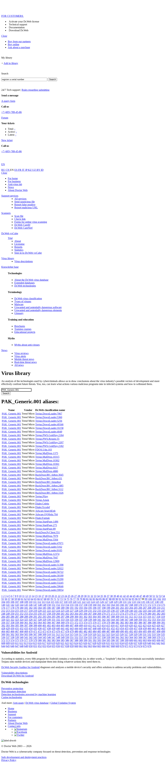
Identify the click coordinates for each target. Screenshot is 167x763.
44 (131, 596)
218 (31, 610)
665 (99, 646)
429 (8, 628)
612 (21, 643)
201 (117, 607)
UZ (34, 170)
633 (117, 643)
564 (131, 637)
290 (31, 616)
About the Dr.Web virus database (31, 279)
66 (38, 599)
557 (99, 637)
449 (99, 628)
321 (8, 619)
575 (17, 640)
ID (42, 170)
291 (35, 616)
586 (67, 640)
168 (131, 604)
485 (99, 631)
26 (72, 596)
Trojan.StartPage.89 (45, 528)
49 (147, 596)
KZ (30, 170)
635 (126, 643)
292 (40, 616)
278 (140, 613)
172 (149, 604)
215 (17, 610)
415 (108, 625)
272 (113, 613)
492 (131, 631)
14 (33, 596)
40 (118, 596)
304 (95, 616)
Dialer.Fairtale (42, 518)
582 (49, 640)
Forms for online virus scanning (30, 222)
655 (53, 646)
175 (163, 604)
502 (12, 634)
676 (149, 646)
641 (154, 643)
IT (23, 170)
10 (20, 596)
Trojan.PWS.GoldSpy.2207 (49, 442)
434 (31, 628)
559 (108, 637)
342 (104, 619)
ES (16, 170)
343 (108, 619)
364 (40, 622)
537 (8, 637)
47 (140, 596)
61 (22, 599)
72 (58, 599)
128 (111, 602)
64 (32, 599)
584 (58, 640)
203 (127, 607)
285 (8, 616)
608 (3, 643)
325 (26, 619)
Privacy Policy (8, 760)
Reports (18, 247)
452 (113, 628)
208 (149, 607)
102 (159, 599)
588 (76, 640)
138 (157, 602)
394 (12, 625)
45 (134, 596)
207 (145, 607)
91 (120, 599)
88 (110, 599)
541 (26, 637)
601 (136, 640)
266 (85, 613)
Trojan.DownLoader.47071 (49, 543)
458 (140, 628)
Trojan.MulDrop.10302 (47, 460)
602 (140, 640)
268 (95, 613)
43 (127, 596)
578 (31, 640)
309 (117, 616)
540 (21, 637)
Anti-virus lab (15, 184)
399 (35, 625)
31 (88, 596)
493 (136, 631)
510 (49, 634)
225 (63, 610)
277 (136, 613)
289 (26, 616)
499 (163, 631)
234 (104, 610)
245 (154, 610)
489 (117, 631)
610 (12, 643)
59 (15, 599)
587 (72, 640)
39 (114, 596)
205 (136, 607)
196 (95, 607)
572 (3, 640)
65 (35, 599)
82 (90, 599)
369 (63, 622)
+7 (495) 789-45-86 (11, 112)
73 (61, 599)
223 (53, 610)
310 (122, 616)
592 (95, 640)
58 (12, 599)
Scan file (18, 216)
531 (145, 634)
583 (53, 640)
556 (95, 637)
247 (163, 610)
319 (163, 616)
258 (49, 613)
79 (81, 599)
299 (72, 616)
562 (122, 637)
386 (140, 622)
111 (35, 602)
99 (146, 599)
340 (95, 619)
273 (117, 613)
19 (49, 596)
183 (35, 607)
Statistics (18, 249)
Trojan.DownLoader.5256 (48, 420)
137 (152, 602)
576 (21, 640)
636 (131, 643)
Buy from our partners (19, 41)
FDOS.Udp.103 (43, 449)
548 (58, 637)
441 (63, 628)
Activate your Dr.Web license (24, 21)
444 (76, 628)
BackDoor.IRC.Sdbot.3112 (49, 489)
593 (99, 640)
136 (148, 602)
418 (122, 625)
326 (31, 619)
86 (103, 599)
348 (131, 619)
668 (113, 646)
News (11, 187)
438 (49, 628)
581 (44, 640)
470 (31, 631)
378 (104, 622)
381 (117, 622)
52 (157, 596)
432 (21, 628)
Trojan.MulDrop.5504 (46, 539)
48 (144, 596)
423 (145, 625)
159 (90, 604)
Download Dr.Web (18, 30)
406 (67, 625)
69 (48, 599)
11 (23, 596)
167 (127, 604)
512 (58, 634)
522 (104, 634)
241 (136, 610)
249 (8, 613)
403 (53, 625)
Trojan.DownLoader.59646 (49, 586)
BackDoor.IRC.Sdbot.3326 (49, 492)
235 (108, 610)
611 (17, 643)
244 (149, 610)
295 (53, 616)
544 (40, 637)
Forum (4, 117)
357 (8, 622)
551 (72, 637)
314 (140, 616)
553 (81, 637)
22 (59, 596)
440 (58, 628)
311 (126, 616)
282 (158, 613)
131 (125, 602)
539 (17, 637)
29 (82, 596)
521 (99, 634)
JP (26, 170)
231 (90, 610)
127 (106, 602)
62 (25, 599)
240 (131, 610)
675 (145, 646)
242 (140, 610)
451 (108, 628)
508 (40, 634)
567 (145, 637)
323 (17, 619)
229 (81, 610)
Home (11, 708)
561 (117, 637)
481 (81, 631)
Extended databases (24, 282)
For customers (15, 717)
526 (122, 634)
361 (26, 622)
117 (61, 602)
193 (81, 607)
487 (108, 631)
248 (3, 613)
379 (108, 622)
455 (127, 628)
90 (116, 599)
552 (76, 637)
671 (127, 646)
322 (12, 619)
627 (90, 643)
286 (12, 616)
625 (81, 643)
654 (49, 646)
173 (154, 604)
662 (85, 646)
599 (127, 640)
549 (63, 637)
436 (40, 628)
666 (104, 646)
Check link (20, 219)
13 (30, 596)
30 (85, 596)
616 (40, 643)
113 (44, 602)
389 (154, 622)
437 (44, 628)
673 (136, 646)
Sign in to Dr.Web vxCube (28, 252)
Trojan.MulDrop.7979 (46, 536)
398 (31, 625)
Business (12, 711)
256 (40, 613)
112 (39, 602)
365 (44, 622)
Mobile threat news (24, 359)
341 (99, 619)
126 (102, 602)
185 (44, 607)
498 (158, 631)
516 (76, 634)
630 (104, 643)
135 (143, 602)
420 (131, 625)
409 (81, 625)
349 (136, 619)
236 (113, 610)
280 (149, 613)
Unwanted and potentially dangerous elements (38, 310)
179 (17, 607)
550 (67, 637)
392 (3, 625)
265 (81, 613)
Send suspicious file (24, 201)
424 (149, 625)
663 (90, 646)
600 (131, 640)
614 (30, 643)
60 (19, 599)
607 (163, 640)
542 (31, 637)
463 (163, 628)
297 (63, 616)
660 (76, 646)
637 (135, 643)
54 (163, 596)
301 (81, 616)
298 (67, 616)
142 (12, 604)
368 (58, 622)
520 (94, 634)
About (17, 241)
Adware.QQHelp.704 (46, 514)
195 (90, 607)
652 (40, 646)
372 (76, 622)
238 (122, 610)
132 (129, 602)
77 (74, 599)
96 (136, 599)
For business (14, 181)
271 (108, 613)
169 (136, 604)
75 (68, 599)
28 (78, 596)
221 (44, 610)
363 (35, 622)
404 (58, 625)
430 (12, 628)
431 (17, 628)
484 (95, 631)
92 (123, 599)
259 (53, 613)
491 (127, 631)
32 (92, 596)
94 (130, 599)
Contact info (14, 726)
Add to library (11, 63)
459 (145, 628)
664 (95, 646)
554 (85, 637)
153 (63, 604)
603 (145, 640)
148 (40, 604)
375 (90, 622)
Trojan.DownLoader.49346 (49, 424)
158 (85, 604)
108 (21, 602)
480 (76, 631)
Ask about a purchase (19, 47)
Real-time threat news (25, 362)
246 (158, 610)
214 (12, 610)
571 (163, 637)
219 (35, 610)
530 (140, 634)
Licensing (19, 244)
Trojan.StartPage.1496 (46, 521)
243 (145, 610)
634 (122, 643)
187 (53, 607)
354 (158, 619)
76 (71, 599)
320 (3, 619)
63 (28, 599)
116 (57, 602)
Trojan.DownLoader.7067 (48, 413)
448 (95, 628)
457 (136, 628)
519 (90, 634)
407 (72, 625)
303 (90, 616)
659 (72, 646)
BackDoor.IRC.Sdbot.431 (48, 478)
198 (104, 607)
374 (85, 622)
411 (90, 625)
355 (163, 619)
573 (8, 640)
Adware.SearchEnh (45, 510)
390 (158, 622)
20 (52, 596)
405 (63, 625)
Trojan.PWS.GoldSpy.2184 (49, 435)
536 (3, 637)
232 (95, 610)
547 (53, 637)
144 (21, 604)
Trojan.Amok (42, 500)
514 (67, 634)
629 (99, 643)
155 (72, 604)
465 (8, 631)
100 (150, 599)
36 (105, 596)
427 (163, 625)
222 (49, 610)
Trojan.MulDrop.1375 (46, 453)
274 (122, 613)
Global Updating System (63, 702)
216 (21, 610)
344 (113, 619)
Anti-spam (18, 702)
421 (135, 625)
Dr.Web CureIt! (22, 224)
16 (39, 596)
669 (117, 646)
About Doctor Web (18, 190)
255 (35, 613)
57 (9, 599)
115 (52, 602)
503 (17, 634)
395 (17, 625)
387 (145, 622)
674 (140, 646)
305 (99, 616)
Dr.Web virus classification (28, 298)
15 (36, 596)
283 (163, 613)
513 (62, 634)
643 (163, 643)
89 (113, 599)
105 (8, 602)
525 (117, 634)
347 (127, 619)
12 (26, 596)
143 (17, 604)
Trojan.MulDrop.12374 (47, 554)
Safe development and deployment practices (23, 757)
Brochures (19, 326)
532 (149, 634)
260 (58, 613)
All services (20, 198)
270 (104, 613)
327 (35, 619)
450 (104, 628)
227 (72, 610)
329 (44, 619)
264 (76, 613)
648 (21, 646)
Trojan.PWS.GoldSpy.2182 (49, 446)
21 (56, 596)
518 (85, 634)
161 (99, 604)
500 (3, 634)
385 (136, 622)
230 (85, 610)
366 (49, 622)
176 (3, 607)
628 (94, 643)
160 (95, 604)
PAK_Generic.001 (11, 413)
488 (113, 631)
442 (67, 628)
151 (53, 604)
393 (8, 625)
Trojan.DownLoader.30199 (49, 575)
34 (98, 596)
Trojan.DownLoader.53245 (49, 582)
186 (49, 607)
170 (140, 604)
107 (17, 602)
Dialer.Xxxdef (42, 507)
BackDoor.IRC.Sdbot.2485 (49, 485)
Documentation (17, 27)
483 (90, 631)
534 (158, 634)
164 (113, 604)
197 (99, 607)
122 (84, 602)
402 (49, 625)
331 (53, 619)
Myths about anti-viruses (27, 344)
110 (30, 602)
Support (12, 714)
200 (113, 607)
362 (31, 622)
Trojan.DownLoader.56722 (49, 572)
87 (107, 599)
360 (21, 622)
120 (74, 602)
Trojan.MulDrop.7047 (46, 557)
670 (122, 646)
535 (163, 634)
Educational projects (24, 332)
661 (81, 646)
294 (49, 616)
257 (44, 613)
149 (44, 604)
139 (161, 602)
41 (121, 596)
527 (126, 634)
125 (97, 602)
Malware (18, 304)
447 (90, 628)
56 (6, 599)
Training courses (22, 329)
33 (95, 596)
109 (26, 602)
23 (62, 596)
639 (145, 643)
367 (53, 622)
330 (49, 619)
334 (67, 619)
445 (81, 628)
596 (113, 640)
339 (90, 619)
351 (145, 619)
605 (154, 640)
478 (67, 631)
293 (44, 616)
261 (63, 613)
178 (12, 607)
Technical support (18, 24)
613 (26, 643)
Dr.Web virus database (37, 702)
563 (127, 637)
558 (104, 637)
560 (113, 637)
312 (131, 616)
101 (155, 599)
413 (99, 625)
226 (67, 610)
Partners (12, 720)
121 (79, 602)
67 (41, 599)
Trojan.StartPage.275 (46, 525)
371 (72, 622)
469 (26, 631)
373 (81, 622)
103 (164, 599)
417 (117, 625)
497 (154, 631)
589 (81, 640)
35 (101, 596)
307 (108, 616)
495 (145, 631)
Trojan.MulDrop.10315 (47, 456)
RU (3, 170)
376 (95, 622)
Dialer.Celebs (42, 503)
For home (13, 178)
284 (3, 616)
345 (117, 619)
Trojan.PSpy (41, 496)
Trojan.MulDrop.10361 (47, 464)
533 (154, 634)
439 (53, 628)
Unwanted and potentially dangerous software (38, 307)
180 (21, 607)
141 (8, 604)
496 (149, 631)
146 (31, 604)
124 (93, 602)
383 (127, 622)
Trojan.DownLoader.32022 (49, 568)
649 (26, 646)
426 (158, 625)
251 (17, 613)
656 (58, 646)
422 (140, 625)
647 (17, 646)
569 (154, 637)
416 (113, 625)
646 (12, 646)
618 (49, 643)
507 (35, 634)
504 (21, 634)
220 (40, 610)
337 (81, 619)
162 (104, 604)
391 (163, 622)
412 (94, 625)
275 (127, 613)
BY (39, 170)
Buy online (13, 44)
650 (31, 646)
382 (122, 622)
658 (67, 646)
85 (100, 599)
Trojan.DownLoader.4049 (48, 431)
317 (154, 616)
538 (12, 637)
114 (48, 602)
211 (163, 607)
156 (76, 604)
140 (3, 604)
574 (12, 640)
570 (158, 637)
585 (63, 640)
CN (8, 170)
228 (76, 610)
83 (94, 599)
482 (85, 631)
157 (81, 604)
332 (58, 619)
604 (149, 640)
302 (85, 616)
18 (46, 596)
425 (154, 625)
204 (131, 607)
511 (53, 634)
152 (58, 604)
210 (158, 607)
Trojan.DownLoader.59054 (49, 590)
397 (26, 625)
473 (44, 631)
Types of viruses (22, 301)
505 (26, 634)
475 (53, 631)
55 (2, 599)
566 (140, 637)
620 (58, 643)
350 (140, 619)
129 (116, 602)
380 (113, 622)
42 (124, 596)
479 (72, 631)
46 (137, 596)
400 (40, 625)
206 (140, 607)
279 (145, 613)
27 (75, 596)
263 (72, 613)
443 (72, 628)
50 (150, 596)
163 (108, 604)
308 (113, 616)
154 (67, 604)
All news (19, 365)
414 (104, 625)
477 (63, 631)
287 (17, 616)
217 (26, 610)
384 (131, 622)
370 (67, 622)
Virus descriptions (23, 261)
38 (111, 596)
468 (21, 631)
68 (45, 599)
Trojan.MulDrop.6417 (46, 467)
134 (138, 602)
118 (66, 602)
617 (44, 643)
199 (108, 607)
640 (149, 643)
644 (3, 646)
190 (67, 607)
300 (76, 616)
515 (72, 634)
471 (35, 631)
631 (108, 643)
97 (139, 599)
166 (122, 604)
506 (31, 634)
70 (51, 599)
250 (12, 613)
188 (58, 607)
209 (154, 607)
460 (149, 628)
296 (58, 616)
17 (43, 596)
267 (90, 613)
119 (70, 602)
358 (12, 622)
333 (63, 619)
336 (76, 619)
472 (40, 631)
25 (69, 596)
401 (44, 625)
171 (145, 604)
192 (76, 607)
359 (17, 622)
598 (122, 640)
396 (21, 625)
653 (44, 646)
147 (35, 604)
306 (104, 616)
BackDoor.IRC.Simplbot (48, 482)
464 (3, 631)
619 (53, 643)
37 (108, 596)
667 (108, 646)
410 (85, 625)
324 (21, 619)
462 (158, 628)
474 (49, 631)
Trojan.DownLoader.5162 (48, 546)
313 (135, 616)
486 (104, 631)
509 (44, 634)
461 (154, 628)
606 (158, 640)
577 (26, 640)
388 (149, 622)
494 (140, 631)
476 (58, 631)
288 (21, 616)
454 (122, 628)
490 (122, 631)
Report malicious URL (26, 207)
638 (140, 643)
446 (85, 628)
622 (67, 643)
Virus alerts (20, 356)
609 (8, 643)
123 (88, 602)
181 (26, 607)
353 (154, 619)
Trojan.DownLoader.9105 (48, 550)
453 (117, 628)
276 (131, 613)
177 (8, 607)
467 (17, 631)
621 (62, 643)
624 (76, 643)
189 (63, 607)
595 (108, 640)
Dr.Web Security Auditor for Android (20, 667)
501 (8, 634)
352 (149, 619)
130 (120, 602)
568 (149, 637)
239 (127, 610)
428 (3, 628)
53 (160, 596)
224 (58, 610)
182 (31, 607)
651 (35, 646)
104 (3, 602)
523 (108, 634)
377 (99, 622)
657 (63, 646)
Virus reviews (21, 353)
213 (8, 610)
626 (85, 643)
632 (113, 643)
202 (122, 607)
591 (90, 640)
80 (84, 599)
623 (72, 643)
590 (85, 640)
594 (104, 640)
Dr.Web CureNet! (23, 227)
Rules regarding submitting (35, 90)
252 (21, 613)
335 (72, 619)
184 (40, 607)
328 (40, 619)
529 (135, 634)
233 (99, 610)
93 (126, 599)
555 (90, 637)
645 (8, 646)
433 (26, 628)
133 (134, 602)
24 (65, 596)
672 (131, 646)
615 (35, 643)
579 (35, 640)
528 (131, 634)
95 (133, 599)
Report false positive (24, 204)
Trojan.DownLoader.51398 (49, 564)
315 (145, 616)
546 (49, 637)
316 (149, 616)
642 (158, 643)
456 (131, 628)
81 (87, 599)
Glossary (18, 313)
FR (20, 170)
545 (44, 637)
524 (113, 634)
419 (126, 625)
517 (81, 634)
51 (153, 596)
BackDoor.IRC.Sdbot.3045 (49, 474)
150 (49, 604)
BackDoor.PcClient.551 (47, 532)
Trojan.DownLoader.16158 (49, 428)
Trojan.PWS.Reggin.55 (47, 438)
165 (117, 604)
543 (35, 637)
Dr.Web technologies (25, 285)
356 (3, 622)
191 (72, 607)
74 (64, 599)
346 (122, 619)
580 (40, 640)
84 (97, 599)
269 (99, 613)
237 (117, 610)
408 (76, 625)
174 (158, 604)
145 (26, 604)
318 (158, 616)
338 (85, 619)
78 (77, 599)
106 (12, 602)
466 (12, 631)
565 (136, 637)
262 (67, 613)
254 (31, 613)
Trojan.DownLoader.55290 (49, 579)
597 (117, 640)
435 (35, 628)
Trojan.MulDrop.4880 (46, 471)
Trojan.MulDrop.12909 (47, 561)
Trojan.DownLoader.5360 (48, 417)
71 (54, 599)
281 (154, 613)
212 (3, 610)
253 (26, 613)
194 (85, 607)
